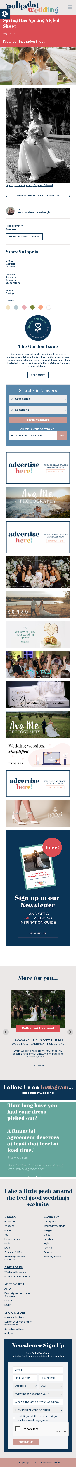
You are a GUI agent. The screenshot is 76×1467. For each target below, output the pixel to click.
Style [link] (46, 1243)
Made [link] (7, 1230)
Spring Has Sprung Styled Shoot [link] (29, 185)
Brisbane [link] (11, 280)
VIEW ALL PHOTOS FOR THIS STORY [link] (38, 195)
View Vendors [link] (38, 420)
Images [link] (48, 1230)
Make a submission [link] (14, 1317)
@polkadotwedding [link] (38, 1093)
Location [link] (49, 1239)
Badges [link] (8, 1333)
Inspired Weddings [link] (54, 1226)
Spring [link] (10, 293)
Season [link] (48, 1252)
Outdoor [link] (11, 266)
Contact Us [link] (10, 1300)
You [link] (6, 1234)
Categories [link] (50, 1221)
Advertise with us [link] (14, 1329)
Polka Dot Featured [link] (38, 1028)
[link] (5, 14)
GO (62, 435)
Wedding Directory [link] (15, 1272)
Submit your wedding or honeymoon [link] (18, 1323)
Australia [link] (11, 277)
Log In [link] (7, 1305)
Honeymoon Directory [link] (17, 1276)
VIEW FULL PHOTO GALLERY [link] (24, 236)
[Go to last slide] (6, 1032)
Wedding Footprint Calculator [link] (15, 1258)
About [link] (7, 1288)
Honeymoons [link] (12, 1239)
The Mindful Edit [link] (13, 1252)
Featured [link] (10, 41)
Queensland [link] (13, 283)
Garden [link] (10, 263)
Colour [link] (47, 1234)
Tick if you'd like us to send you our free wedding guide (37, 1418)
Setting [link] (48, 1248)
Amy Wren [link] (12, 229)
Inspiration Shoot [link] (32, 41)
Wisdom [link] (9, 1226)
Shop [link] (7, 1248)
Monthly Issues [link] (52, 1256)
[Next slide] (70, 1032)
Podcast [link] (9, 1243)
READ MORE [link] (38, 375)
